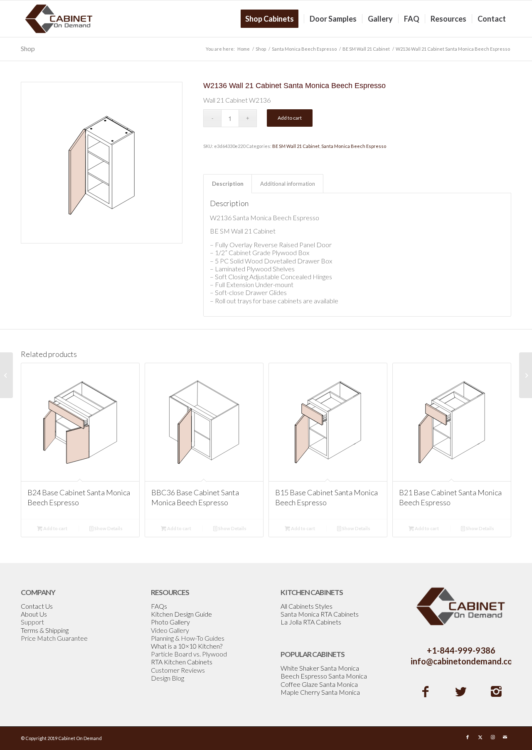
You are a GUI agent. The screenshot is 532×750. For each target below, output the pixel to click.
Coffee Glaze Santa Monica (319, 684)
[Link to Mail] (505, 737)
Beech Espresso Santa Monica (324, 676)
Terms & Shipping (45, 630)
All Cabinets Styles (306, 606)
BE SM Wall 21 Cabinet (296, 146)
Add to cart (290, 118)
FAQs (159, 606)
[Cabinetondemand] (59, 18)
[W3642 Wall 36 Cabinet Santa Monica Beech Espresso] (525, 375)
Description (228, 183)
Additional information (287, 183)
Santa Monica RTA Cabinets (320, 614)
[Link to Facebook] (467, 737)
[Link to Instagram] (492, 737)
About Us (34, 614)
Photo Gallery (170, 622)
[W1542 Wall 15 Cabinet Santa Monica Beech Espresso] (6, 375)
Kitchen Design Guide (181, 614)
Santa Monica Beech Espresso (353, 146)
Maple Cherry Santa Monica (320, 692)
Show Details (108, 528)
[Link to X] (480, 737)
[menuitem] (272, 18)
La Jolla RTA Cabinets (311, 622)
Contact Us (37, 606)
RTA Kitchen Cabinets (181, 662)
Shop (28, 48)
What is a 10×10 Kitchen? (186, 646)
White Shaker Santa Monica (320, 668)
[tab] (227, 183)
